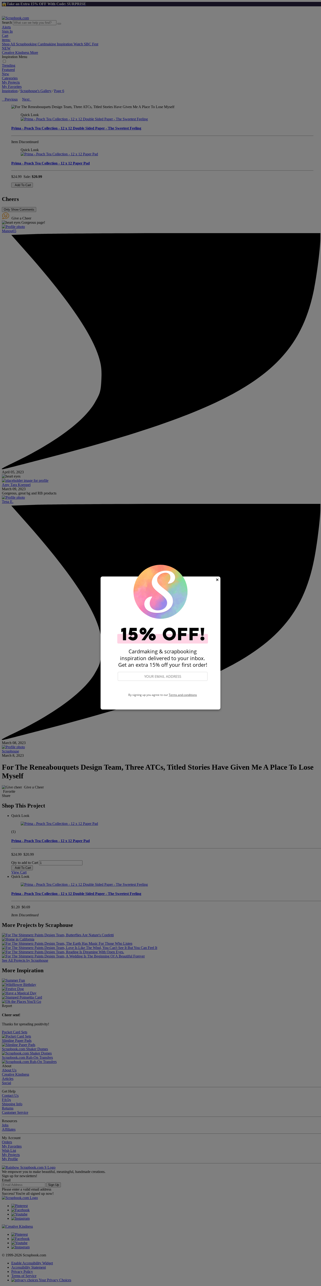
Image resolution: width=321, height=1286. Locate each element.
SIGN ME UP (163, 687)
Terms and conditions (183, 695)
